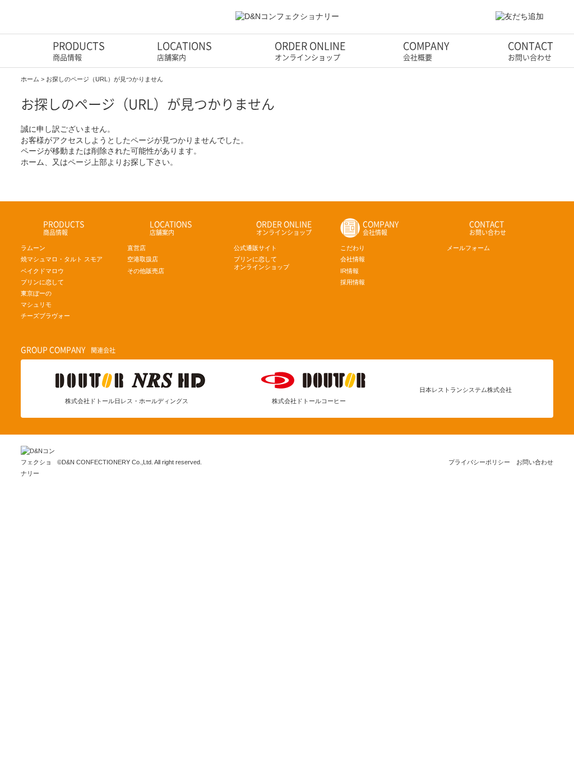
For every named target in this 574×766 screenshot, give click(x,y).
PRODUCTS (79, 51)
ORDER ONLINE (310, 51)
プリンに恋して (42, 282)
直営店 (136, 247)
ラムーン (33, 247)
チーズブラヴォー (45, 315)
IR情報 (349, 270)
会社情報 (352, 259)
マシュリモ (36, 304)
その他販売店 (145, 270)
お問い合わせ (534, 462)
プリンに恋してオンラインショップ (261, 263)
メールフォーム (468, 247)
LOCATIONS (184, 51)
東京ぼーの (36, 293)
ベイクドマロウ (42, 270)
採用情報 (352, 282)
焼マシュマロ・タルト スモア (62, 259)
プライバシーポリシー (479, 462)
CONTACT (530, 51)
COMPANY (426, 51)
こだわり (352, 247)
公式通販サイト (255, 247)
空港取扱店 (142, 259)
